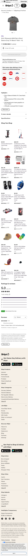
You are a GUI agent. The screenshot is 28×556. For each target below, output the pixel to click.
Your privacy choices (10, 542)
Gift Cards (4, 415)
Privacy (13, 540)
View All (3, 383)
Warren (3, 499)
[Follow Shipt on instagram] (6, 519)
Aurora (3, 497)
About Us (4, 426)
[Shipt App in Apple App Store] (6, 364)
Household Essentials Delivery (10, 399)
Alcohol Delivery (6, 392)
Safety (3, 467)
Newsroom (4, 431)
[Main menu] (3, 5)
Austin (3, 477)
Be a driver (4, 461)
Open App (24, 1)
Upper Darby (5, 501)
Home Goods (5, 376)
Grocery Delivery (6, 390)
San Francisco (5, 479)
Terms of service (5, 540)
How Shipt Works (6, 408)
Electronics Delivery (7, 397)
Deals (3, 419)
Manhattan (4, 485)
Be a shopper (5, 459)
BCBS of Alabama (6, 515)
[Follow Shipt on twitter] (13, 519)
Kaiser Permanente (6, 513)
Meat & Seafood (6, 381)
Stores (3, 410)
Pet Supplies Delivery (7, 394)
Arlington (4, 495)
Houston (3, 483)
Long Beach (4, 504)
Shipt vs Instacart (6, 417)
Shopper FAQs (5, 469)
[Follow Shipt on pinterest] (10, 519)
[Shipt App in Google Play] (17, 364)
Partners (3, 435)
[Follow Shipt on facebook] (2, 519)
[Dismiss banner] (2, 1)
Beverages (4, 374)
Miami (3, 481)
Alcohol (3, 372)
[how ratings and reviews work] (9, 294)
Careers (3, 429)
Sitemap (3, 437)
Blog (2, 433)
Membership (5, 413)
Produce (3, 379)
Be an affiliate (5, 463)
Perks (3, 465)
